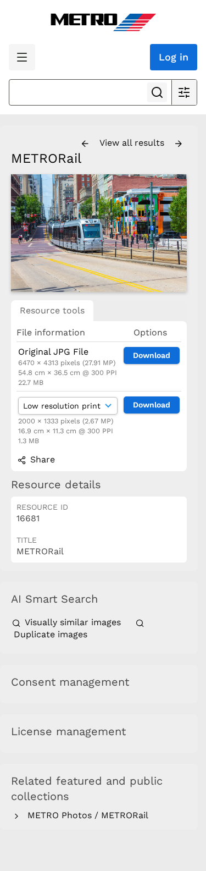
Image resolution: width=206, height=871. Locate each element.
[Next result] (178, 144)
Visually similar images (73, 622)
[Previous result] (85, 144)
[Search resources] (157, 92)
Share (41, 459)
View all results (133, 142)
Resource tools (52, 310)
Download (151, 355)
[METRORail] (99, 232)
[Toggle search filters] (184, 92)
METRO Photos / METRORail (85, 815)
